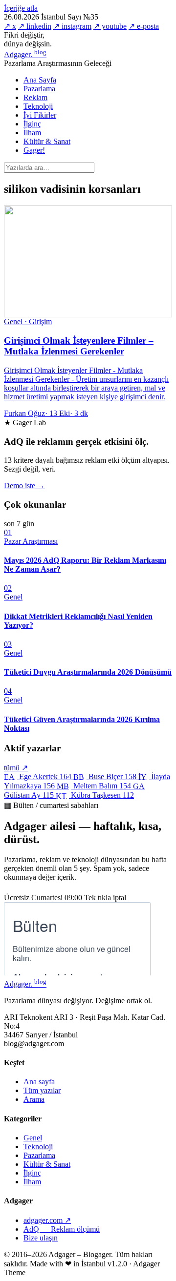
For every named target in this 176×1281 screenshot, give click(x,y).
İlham (32, 132)
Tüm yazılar (42, 1090)
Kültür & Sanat (46, 141)
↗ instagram (72, 26)
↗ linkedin (34, 26)
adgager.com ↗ (47, 1220)
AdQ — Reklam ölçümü (61, 1229)
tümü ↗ (16, 768)
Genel (32, 1138)
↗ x (10, 26)
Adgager (25, 54)
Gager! (34, 150)
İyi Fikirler (39, 115)
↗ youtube (110, 26)
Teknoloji (38, 106)
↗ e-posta (144, 26)
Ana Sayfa (39, 80)
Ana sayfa (39, 1081)
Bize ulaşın (40, 1238)
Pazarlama (39, 88)
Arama (33, 1099)
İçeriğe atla (21, 8)
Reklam (35, 97)
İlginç (32, 124)
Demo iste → (24, 485)
